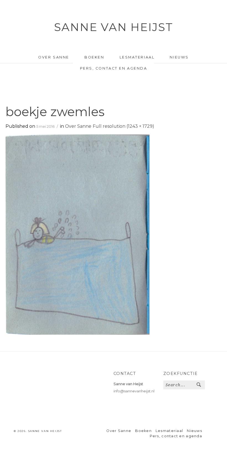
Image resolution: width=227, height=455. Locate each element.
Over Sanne (53, 57)
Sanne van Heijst (113, 27)
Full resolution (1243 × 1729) (123, 126)
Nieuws (179, 57)
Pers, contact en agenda (113, 68)
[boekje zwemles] (77, 234)
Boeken (94, 57)
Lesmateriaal (137, 57)
